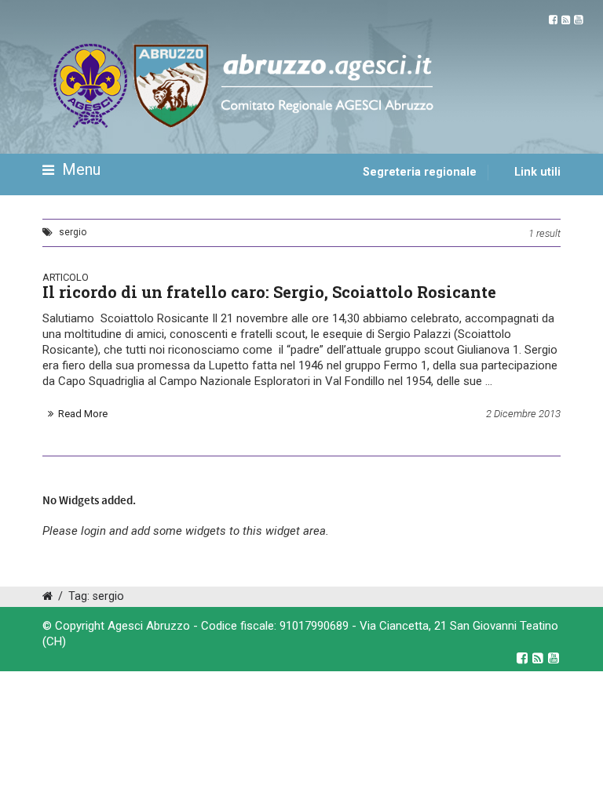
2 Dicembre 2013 (523, 414)
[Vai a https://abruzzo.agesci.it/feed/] (565, 20)
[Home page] (60, 217)
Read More (83, 414)
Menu (79, 169)
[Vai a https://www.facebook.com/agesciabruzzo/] (553, 20)
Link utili (537, 172)
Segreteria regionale (420, 172)
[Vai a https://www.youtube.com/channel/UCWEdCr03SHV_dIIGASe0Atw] (578, 20)
